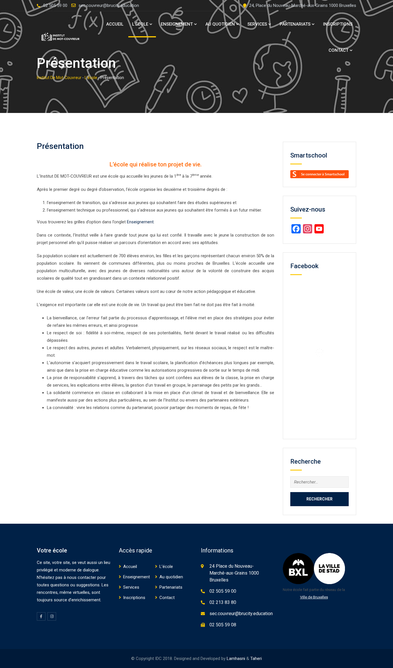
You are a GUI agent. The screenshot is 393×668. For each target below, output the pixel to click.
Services (257, 24)
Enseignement (177, 24)
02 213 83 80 (222, 602)
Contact (338, 50)
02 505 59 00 (55, 5)
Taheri (256, 658)
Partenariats (295, 24)
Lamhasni (236, 658)
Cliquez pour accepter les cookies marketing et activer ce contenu (321, 352)
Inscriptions (337, 24)
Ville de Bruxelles (314, 597)
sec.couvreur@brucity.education (109, 5)
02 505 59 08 (222, 624)
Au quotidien (220, 24)
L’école (140, 24)
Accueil (114, 24)
